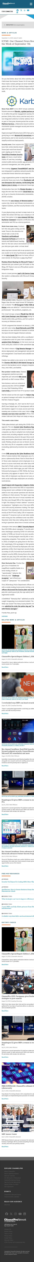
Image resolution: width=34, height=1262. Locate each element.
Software (4, 653)
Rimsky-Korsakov (26, 189)
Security (19, 699)
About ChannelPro (9, 1171)
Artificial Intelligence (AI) (9, 650)
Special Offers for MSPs (11, 1184)
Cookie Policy (8, 1238)
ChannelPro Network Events (12, 1194)
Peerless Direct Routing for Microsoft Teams (17, 262)
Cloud (30, 650)
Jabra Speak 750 (11, 255)
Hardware (5, 616)
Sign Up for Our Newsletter (12, 1182)
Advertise (7, 1205)
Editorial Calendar (9, 1176)
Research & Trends (13, 745)
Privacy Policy (8, 1236)
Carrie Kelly (6, 391)
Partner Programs (14, 846)
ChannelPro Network (17, 659)
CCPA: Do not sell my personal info (14, 1242)
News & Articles (9, 33)
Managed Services (11, 651)
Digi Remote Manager (23, 349)
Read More (5, 667)
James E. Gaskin (18, 38)
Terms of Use (8, 1233)
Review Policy (8, 1231)
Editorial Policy (8, 1240)
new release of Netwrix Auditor (22, 201)
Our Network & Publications (12, 1178)
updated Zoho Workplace (10, 342)
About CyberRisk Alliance (11, 1173)
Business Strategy (23, 650)
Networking (20, 651)
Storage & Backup (7, 848)
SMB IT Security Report (26, 527)
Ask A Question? (9, 1186)
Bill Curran (22, 377)
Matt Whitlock (15, 756)
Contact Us (7, 1229)
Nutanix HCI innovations (23, 135)
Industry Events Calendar (11, 1197)
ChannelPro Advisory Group (12, 1180)
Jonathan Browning (16, 705)
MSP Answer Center (9, 1134)
